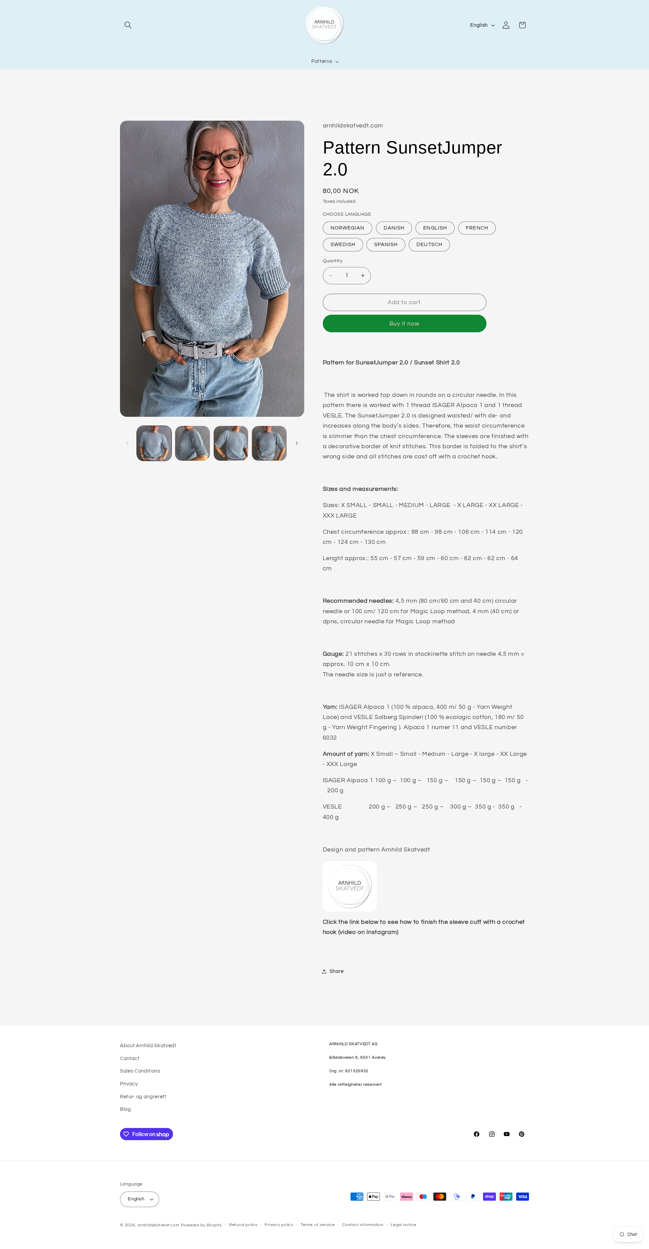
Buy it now (404, 324)
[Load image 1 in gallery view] (154, 443)
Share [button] (337, 971)
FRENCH (477, 228)
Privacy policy (279, 1225)
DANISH (394, 228)
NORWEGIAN (348, 228)
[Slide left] (127, 443)
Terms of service (318, 1225)
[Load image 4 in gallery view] (269, 443)
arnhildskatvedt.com (158, 1225)
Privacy (129, 1083)
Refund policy (243, 1225)
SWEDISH (343, 244)
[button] (128, 25)
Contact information (363, 1225)
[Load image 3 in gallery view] (231, 443)
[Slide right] (296, 443)
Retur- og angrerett (143, 1096)
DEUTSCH (429, 244)
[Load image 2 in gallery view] (192, 443)
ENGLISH (435, 228)
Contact (130, 1058)
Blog (125, 1109)
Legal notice (403, 1225)
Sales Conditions (140, 1071)
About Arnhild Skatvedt (148, 1045)
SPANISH (386, 244)
